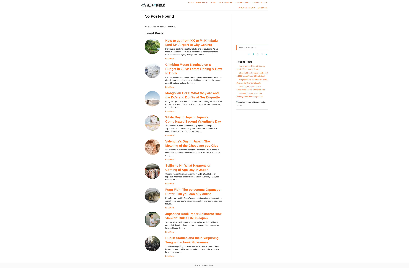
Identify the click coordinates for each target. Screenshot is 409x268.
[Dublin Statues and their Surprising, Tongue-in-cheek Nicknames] (152, 243)
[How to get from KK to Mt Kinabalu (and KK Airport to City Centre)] (152, 46)
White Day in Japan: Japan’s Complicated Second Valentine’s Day (250, 88)
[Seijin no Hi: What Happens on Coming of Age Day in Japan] (152, 171)
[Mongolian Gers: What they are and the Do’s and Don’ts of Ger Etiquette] (152, 98)
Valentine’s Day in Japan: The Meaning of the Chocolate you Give (249, 95)
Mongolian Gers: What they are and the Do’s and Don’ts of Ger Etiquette (252, 81)
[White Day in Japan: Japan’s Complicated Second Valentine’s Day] (152, 123)
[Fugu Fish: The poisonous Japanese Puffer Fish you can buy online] (152, 195)
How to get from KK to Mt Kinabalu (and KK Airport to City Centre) (250, 67)
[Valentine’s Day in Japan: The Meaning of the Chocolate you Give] (152, 147)
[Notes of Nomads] (154, 5)
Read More (169, 59)
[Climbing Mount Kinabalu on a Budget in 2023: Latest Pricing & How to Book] (152, 70)
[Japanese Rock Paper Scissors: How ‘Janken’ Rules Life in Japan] (152, 219)
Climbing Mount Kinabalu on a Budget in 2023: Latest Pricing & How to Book (193, 69)
